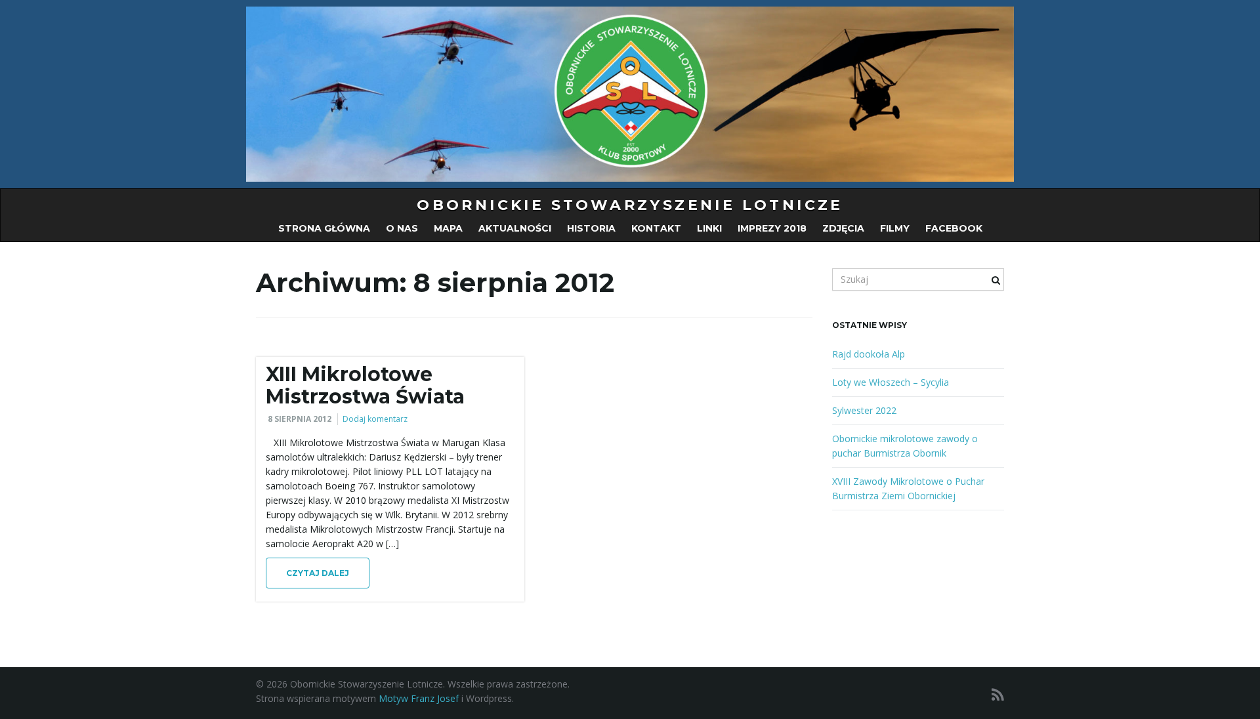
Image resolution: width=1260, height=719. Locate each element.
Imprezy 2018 (772, 228)
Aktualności (514, 228)
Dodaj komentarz (375, 418)
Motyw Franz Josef (419, 698)
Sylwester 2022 (864, 410)
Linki (709, 228)
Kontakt (656, 228)
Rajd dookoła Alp (868, 354)
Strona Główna (324, 228)
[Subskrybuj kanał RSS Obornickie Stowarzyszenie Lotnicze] (998, 694)
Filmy (895, 228)
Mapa (448, 228)
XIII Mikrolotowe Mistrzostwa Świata (365, 385)
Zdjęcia (843, 228)
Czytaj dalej (317, 573)
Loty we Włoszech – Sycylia (890, 382)
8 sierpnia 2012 (299, 418)
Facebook (953, 228)
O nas (402, 228)
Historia (591, 228)
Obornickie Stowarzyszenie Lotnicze (630, 205)
